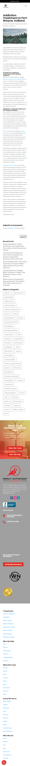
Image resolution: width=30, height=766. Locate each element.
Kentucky (5, 718)
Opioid (5, 671)
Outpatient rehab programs (10, 165)
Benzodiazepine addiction (11, 330)
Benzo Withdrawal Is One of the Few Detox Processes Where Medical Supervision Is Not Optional (15, 264)
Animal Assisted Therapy (11, 322)
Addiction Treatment (9, 305)
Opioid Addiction (8, 380)
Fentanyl (18, 351)
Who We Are (8, 735)
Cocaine (5, 677)
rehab (5, 397)
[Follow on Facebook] (11, 497)
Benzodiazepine (8, 326)
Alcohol (15, 313)
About (5, 738)
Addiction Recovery (18, 293)
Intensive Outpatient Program (12, 363)
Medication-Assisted (9, 627)
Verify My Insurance (13, 564)
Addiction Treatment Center (11, 309)
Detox (19, 334)
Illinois (5, 724)
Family (17, 347)
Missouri (5, 714)
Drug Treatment (18, 342)
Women (5, 647)
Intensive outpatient (9, 359)
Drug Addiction (18, 338)
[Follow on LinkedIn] (18, 497)
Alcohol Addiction (9, 318)
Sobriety (6, 401)
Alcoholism (20, 318)
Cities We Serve (7, 728)
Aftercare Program (8, 623)
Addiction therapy (9, 301)
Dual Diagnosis (8, 347)
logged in (12, 228)
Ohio (4, 711)
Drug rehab (7, 342)
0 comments (12, 26)
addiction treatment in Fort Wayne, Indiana (14, 79)
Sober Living (14, 397)
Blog (4, 748)
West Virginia (7, 701)
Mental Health (16, 367)
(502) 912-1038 (15, 1)
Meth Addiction (8, 372)
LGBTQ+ (5, 654)
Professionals (7, 650)
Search (23, 237)
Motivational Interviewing (11, 376)
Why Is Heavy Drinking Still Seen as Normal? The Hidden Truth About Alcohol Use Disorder (13, 282)
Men (4, 644)
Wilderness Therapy (8, 637)
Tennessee (6, 708)
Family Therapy (8, 351)
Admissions (6, 751)
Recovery (22, 392)
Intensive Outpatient (9, 613)
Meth (4, 674)
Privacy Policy (7, 755)
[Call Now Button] (4, 762)
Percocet (5, 691)
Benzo (5, 684)
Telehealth (7, 405)
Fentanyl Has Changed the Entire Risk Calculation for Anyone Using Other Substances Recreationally (13, 256)
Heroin (5, 681)
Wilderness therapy (18, 409)
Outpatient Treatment (10, 388)
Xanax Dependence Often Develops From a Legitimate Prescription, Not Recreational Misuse (14, 247)
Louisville (6, 367)
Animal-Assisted (7, 630)
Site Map (5, 758)
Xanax (6, 413)
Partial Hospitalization (10, 392)
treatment (16, 405)
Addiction (5, 26)
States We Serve (7, 731)
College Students (9, 334)
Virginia (5, 704)
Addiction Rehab (8, 297)
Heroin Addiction (8, 355)
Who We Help (15, 454)
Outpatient (20, 380)
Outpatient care (8, 384)
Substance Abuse (17, 401)
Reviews (5, 741)
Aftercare (7, 313)
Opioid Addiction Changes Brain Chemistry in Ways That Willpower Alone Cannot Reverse (14, 273)
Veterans (6, 409)
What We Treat (15, 448)
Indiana (5, 721)
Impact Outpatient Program (11, 24)
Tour (4, 745)
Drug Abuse (7, 338)
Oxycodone (6, 687)
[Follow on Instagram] (15, 497)
